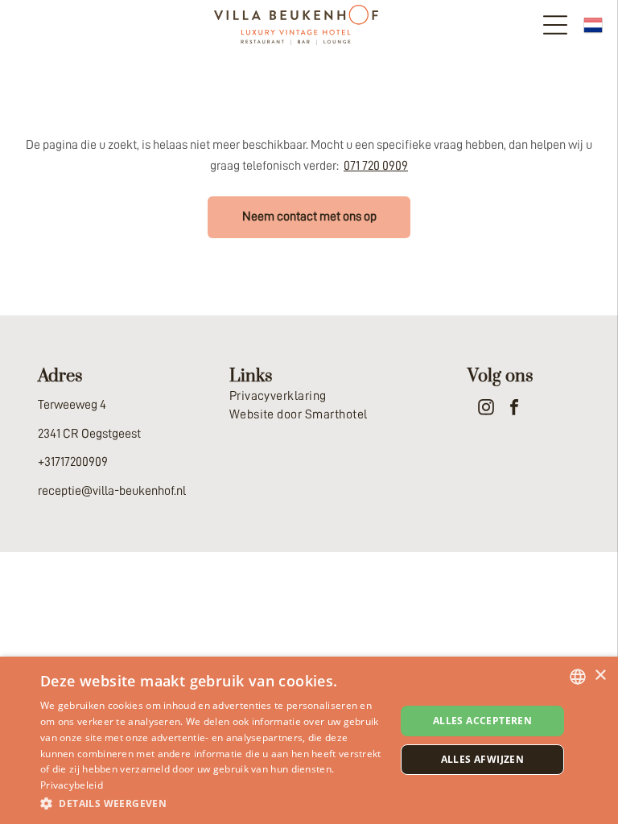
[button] (212, 802)
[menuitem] (309, 396)
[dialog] (309, 740)
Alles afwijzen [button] (483, 759)
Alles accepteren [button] (482, 720)
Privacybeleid (71, 785)
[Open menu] (555, 25)
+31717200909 (73, 461)
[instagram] (486, 409)
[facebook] (514, 409)
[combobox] (578, 677)
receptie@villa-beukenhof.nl (112, 490)
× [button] (600, 676)
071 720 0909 (376, 165)
